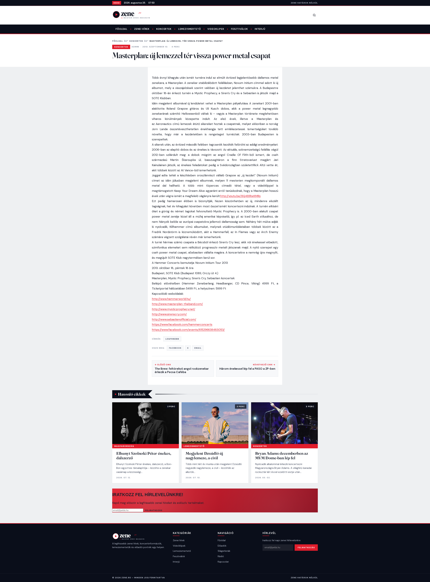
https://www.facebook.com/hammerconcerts (182, 324)
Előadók (222, 545)
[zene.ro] (134, 14)
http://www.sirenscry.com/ (169, 314)
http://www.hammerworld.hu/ (171, 299)
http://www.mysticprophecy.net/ (173, 309)
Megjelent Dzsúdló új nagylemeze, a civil (204, 455)
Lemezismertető (189, 28)
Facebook (175, 348)
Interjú (260, 28)
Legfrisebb (172, 339)
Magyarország (124, 446)
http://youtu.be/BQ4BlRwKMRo (240, 196)
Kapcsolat (223, 561)
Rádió (221, 556)
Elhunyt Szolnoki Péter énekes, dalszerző (143, 455)
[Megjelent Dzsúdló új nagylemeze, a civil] (215, 423)
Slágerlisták (224, 550)
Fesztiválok (239, 28)
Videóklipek (179, 545)
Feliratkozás (153, 510)
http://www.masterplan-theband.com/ (177, 304)
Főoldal (121, 28)
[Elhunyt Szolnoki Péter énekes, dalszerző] (145, 423)
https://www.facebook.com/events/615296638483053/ (188, 330)
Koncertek (163, 28)
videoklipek (215, 28)
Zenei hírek (141, 28)
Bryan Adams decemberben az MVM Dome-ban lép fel (281, 455)
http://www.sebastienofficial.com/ (174, 319)
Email (197, 348)
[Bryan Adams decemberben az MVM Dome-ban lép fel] (284, 423)
